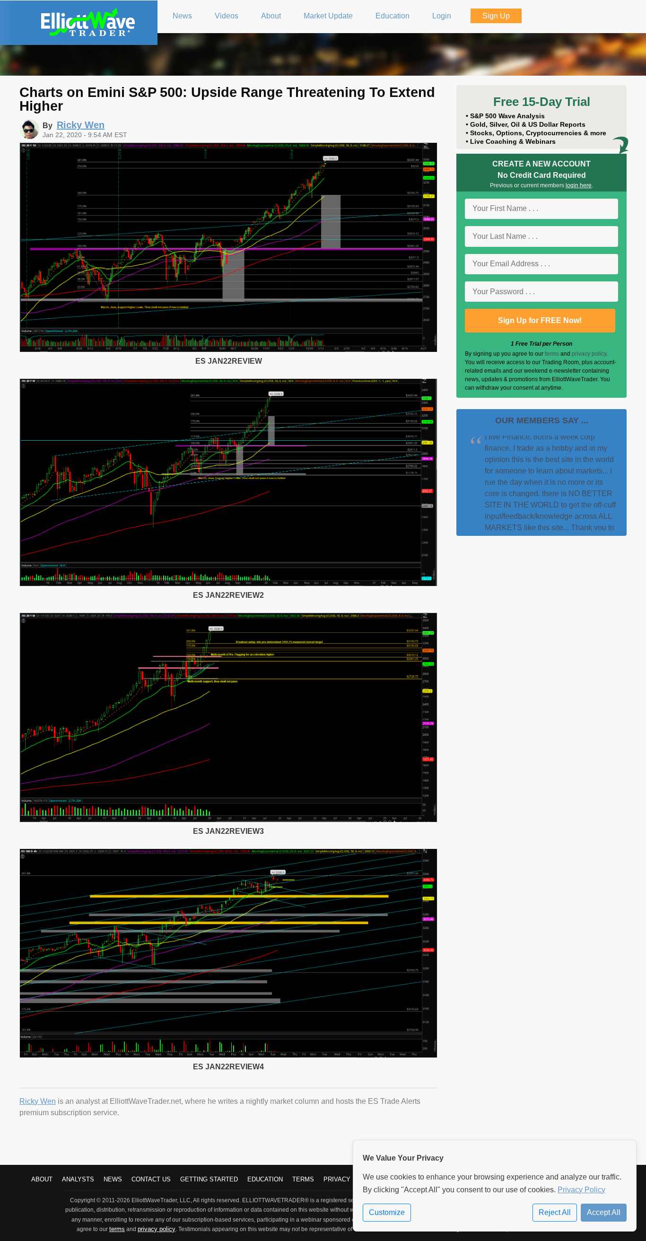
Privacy (336, 1179)
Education (265, 1179)
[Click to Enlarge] (228, 350)
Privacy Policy (581, 1190)
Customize (387, 1212)
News (113, 1179)
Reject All (555, 1212)
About (41, 1179)
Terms (303, 1179)
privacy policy (589, 353)
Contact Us (151, 1179)
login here (579, 185)
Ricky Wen (37, 1101)
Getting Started (209, 1179)
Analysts (78, 1179)
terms (552, 353)
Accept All (603, 1212)
